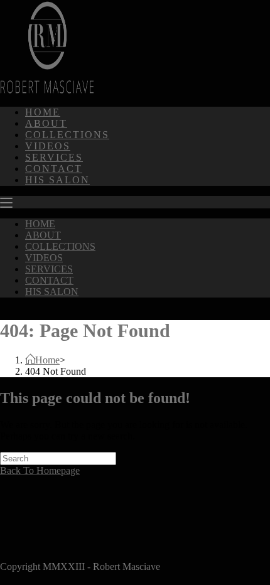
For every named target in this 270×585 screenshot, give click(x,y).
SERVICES (49, 269)
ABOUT (43, 235)
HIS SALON (51, 291)
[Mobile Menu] (6, 202)
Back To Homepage (40, 470)
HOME (40, 223)
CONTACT (49, 280)
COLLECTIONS (60, 246)
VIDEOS (44, 257)
